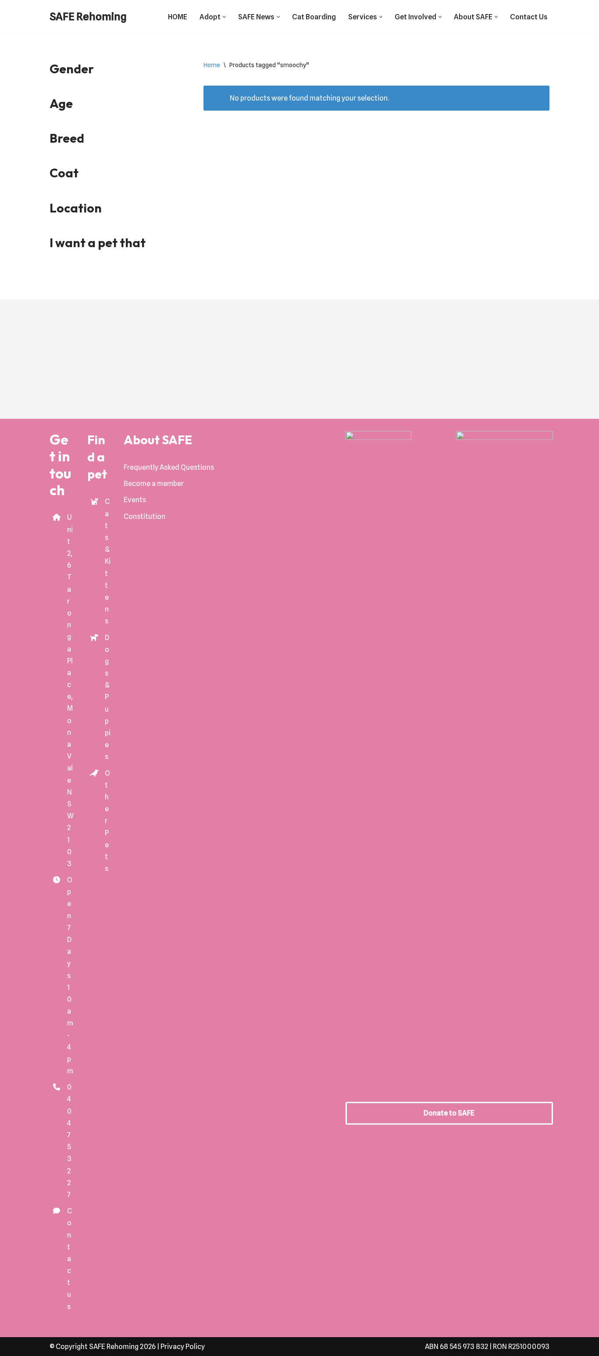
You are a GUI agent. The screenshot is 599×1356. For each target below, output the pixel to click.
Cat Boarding (314, 17)
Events (135, 500)
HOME (177, 17)
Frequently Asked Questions (169, 467)
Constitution (144, 516)
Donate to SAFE (449, 1113)
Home (211, 64)
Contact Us (529, 17)
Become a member (154, 483)
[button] (224, 16)
